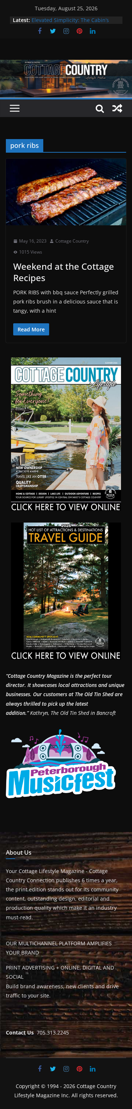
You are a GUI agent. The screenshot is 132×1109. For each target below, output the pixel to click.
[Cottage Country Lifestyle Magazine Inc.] (66, 65)
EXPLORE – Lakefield (56, 16)
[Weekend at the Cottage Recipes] (66, 192)
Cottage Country (72, 241)
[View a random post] (117, 108)
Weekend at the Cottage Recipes (63, 272)
